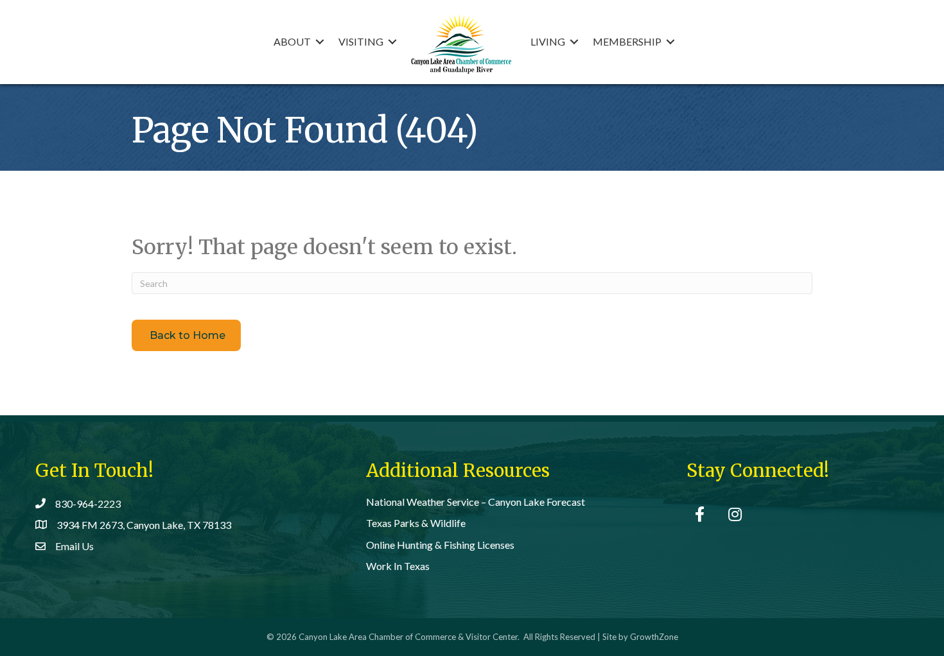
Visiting (360, 41)
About (292, 41)
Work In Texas (398, 566)
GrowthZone (654, 637)
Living (547, 41)
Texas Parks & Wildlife (416, 523)
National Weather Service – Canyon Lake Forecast (475, 502)
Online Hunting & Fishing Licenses (440, 545)
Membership (627, 41)
